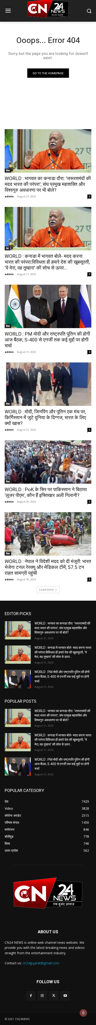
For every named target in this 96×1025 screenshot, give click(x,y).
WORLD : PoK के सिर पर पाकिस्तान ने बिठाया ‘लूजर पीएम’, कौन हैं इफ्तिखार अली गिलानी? (46, 492)
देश (7, 248)
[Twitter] (53, 995)
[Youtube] (65, 995)
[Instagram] (42, 995)
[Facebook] (30, 995)
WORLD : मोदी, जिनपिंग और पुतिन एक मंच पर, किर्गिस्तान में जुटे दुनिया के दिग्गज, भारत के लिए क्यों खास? (45, 417)
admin (9, 196)
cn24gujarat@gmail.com (41, 963)
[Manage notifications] (83, 1013)
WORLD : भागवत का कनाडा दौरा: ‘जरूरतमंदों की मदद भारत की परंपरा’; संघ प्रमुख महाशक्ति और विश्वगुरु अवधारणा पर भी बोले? (48, 184)
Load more (46, 590)
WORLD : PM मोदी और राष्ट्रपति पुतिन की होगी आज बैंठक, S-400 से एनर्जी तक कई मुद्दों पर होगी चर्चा (47, 339)
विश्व (8, 170)
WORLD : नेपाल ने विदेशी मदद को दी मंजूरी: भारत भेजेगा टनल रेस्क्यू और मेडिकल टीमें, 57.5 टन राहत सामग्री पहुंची (48, 567)
